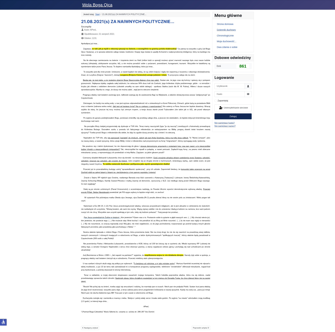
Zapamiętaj (223, 101)
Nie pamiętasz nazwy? (225, 126)
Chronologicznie (225, 35)
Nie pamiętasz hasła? (224, 123)
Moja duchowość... (226, 41)
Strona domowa (225, 24)
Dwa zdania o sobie (227, 47)
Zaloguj (233, 116)
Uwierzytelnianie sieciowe (235, 108)
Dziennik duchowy (226, 30)
